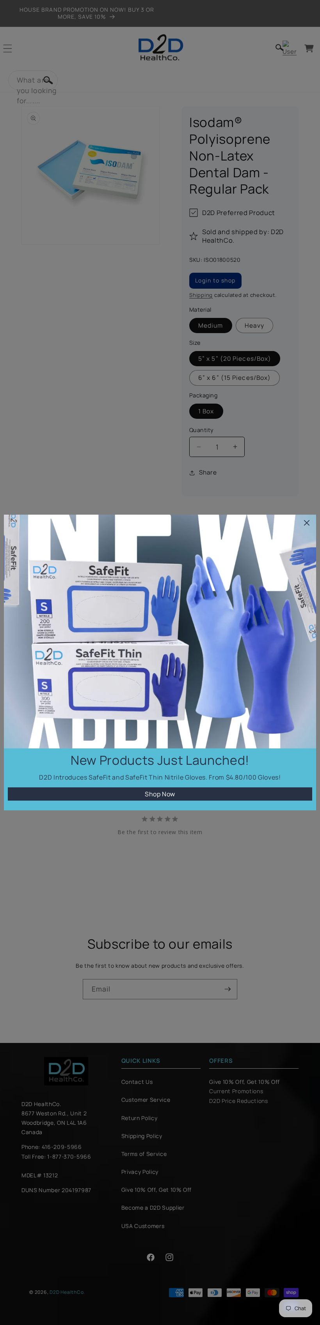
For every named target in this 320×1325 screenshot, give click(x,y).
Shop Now (160, 794)
